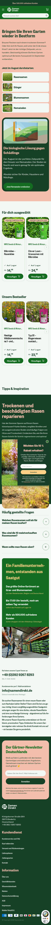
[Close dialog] (47, 441)
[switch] (45, 921)
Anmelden (33, 472)
